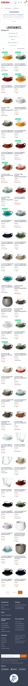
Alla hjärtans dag (13, 36)
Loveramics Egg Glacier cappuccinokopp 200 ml (20, 221)
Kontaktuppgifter (5, 605)
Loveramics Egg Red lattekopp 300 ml (19, 153)
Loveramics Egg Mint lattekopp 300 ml (19, 332)
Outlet (2, 644)
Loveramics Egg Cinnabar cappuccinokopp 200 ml (20, 175)
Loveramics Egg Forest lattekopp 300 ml (20, 512)
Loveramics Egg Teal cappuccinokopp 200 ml (7, 286)
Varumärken (8, 8)
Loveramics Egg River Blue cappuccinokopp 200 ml (6, 446)
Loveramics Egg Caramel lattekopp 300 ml (20, 423)
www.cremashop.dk (19, 627)
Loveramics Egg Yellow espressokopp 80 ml (20, 86)
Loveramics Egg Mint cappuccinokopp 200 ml (20, 64)
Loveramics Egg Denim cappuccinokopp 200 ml (7, 242)
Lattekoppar (12, 45)
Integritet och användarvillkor (17, 662)
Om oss (2, 629)
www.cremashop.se (19, 625)
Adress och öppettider (6, 615)
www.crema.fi (18, 621)
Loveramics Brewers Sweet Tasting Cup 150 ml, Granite (20, 557)
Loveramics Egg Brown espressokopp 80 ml (20, 490)
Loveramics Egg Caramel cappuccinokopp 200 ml (7, 109)
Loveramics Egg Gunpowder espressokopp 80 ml (6, 423)
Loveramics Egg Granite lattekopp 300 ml (7, 400)
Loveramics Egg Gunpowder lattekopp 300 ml (6, 355)
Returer (3, 607)
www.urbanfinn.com (19, 630)
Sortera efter (20, 48)
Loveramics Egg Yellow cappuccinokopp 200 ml (7, 64)
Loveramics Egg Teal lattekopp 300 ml (6, 221)
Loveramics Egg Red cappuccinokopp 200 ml (7, 86)
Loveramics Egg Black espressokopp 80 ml (6, 580)
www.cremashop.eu (19, 623)
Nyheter (3, 646)
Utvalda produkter (5, 648)
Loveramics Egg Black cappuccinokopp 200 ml (7, 512)
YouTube (15, 669)
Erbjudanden (4, 642)
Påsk (13, 39)
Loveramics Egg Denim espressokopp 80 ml (20, 580)
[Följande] (20, 592)
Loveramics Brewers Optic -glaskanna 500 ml (7, 468)
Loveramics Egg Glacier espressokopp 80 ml (7, 556)
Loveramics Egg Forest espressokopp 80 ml (20, 242)
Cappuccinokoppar (13, 42)
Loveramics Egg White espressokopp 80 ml (6, 332)
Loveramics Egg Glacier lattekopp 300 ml (20, 400)
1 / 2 (14, 592)
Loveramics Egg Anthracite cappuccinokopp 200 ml (20, 287)
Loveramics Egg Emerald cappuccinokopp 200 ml (7, 198)
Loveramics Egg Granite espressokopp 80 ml (7, 264)
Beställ (23, 656)
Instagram (6, 669)
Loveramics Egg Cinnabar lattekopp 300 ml (20, 378)
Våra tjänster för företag (20, 605)
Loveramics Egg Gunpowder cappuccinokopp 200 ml (20, 310)
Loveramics (16, 8)
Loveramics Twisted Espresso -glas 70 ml (6, 490)
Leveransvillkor (4, 623)
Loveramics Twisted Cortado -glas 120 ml (19, 445)
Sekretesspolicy (4, 625)
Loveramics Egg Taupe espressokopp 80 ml (20, 468)
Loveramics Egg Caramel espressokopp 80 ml (7, 175)
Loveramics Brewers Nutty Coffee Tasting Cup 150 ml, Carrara (19, 534)
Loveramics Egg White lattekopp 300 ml (6, 533)
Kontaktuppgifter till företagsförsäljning (19, 607)
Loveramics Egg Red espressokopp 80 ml (19, 198)
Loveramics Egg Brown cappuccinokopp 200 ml (7, 153)
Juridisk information (5, 631)
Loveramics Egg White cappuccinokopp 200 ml (20, 108)
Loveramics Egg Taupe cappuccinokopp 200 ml (20, 264)
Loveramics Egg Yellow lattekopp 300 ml (20, 131)
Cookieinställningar (5, 627)
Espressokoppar (12, 33)
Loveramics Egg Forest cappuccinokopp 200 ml (20, 354)
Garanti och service (5, 609)
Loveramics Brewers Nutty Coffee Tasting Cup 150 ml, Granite (6, 310)
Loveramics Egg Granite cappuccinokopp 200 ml (7, 131)
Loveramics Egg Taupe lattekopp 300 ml (7, 377)
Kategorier (3, 638)
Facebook (23, 669)
